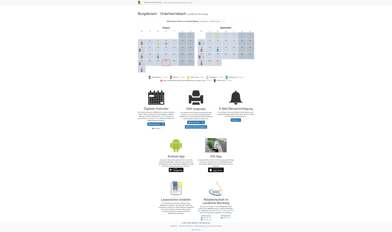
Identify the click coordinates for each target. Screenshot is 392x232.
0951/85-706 (206, 218)
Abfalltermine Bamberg (152, 2)
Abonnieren (156, 128)
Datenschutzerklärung (186, 226)
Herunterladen (155, 124)
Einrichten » (236, 120)
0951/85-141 (226, 218)
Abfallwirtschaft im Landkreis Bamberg (221, 211)
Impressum (173, 226)
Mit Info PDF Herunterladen (197, 127)
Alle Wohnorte (196, 230)
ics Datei (162, 116)
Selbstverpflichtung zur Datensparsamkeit (207, 226)
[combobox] (212, 21)
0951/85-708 (206, 220)
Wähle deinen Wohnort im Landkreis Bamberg (183, 21)
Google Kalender (154, 118)
